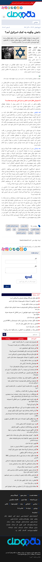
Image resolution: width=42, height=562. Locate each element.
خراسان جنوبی (14, 519)
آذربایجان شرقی (33, 516)
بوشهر (35, 519)
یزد (16, 530)
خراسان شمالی (25, 522)
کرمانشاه (10, 527)
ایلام (5, 516)
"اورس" (31, 557)
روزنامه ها (8, 338)
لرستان (13, 525)
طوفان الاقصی (35, 229)
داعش (8, 229)
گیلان (19, 530)
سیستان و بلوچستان (32, 525)
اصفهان (10, 516)
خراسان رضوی (33, 522)
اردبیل (18, 516)
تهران (31, 519)
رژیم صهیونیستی (23, 229)
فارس (24, 525)
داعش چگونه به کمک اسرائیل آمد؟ (22, 32)
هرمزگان (31, 527)
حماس (30, 233)
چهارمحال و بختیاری (24, 519)
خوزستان (18, 522)
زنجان (13, 522)
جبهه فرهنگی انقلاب (12, 226)
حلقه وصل (24, 226)
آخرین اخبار (33, 338)
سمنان (8, 522)
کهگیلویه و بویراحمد (32, 530)
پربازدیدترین (20, 338)
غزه (14, 229)
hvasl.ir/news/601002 (25, 240)
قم (17, 525)
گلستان (24, 530)
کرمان (15, 527)
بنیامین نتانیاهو (21, 233)
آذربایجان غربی (24, 516)
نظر (36, 266)
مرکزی (35, 527)
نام (36, 258)
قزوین (20, 525)
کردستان (20, 527)
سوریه (37, 233)
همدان (26, 527)
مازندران (8, 525)
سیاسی (36, 22)
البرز (14, 516)
